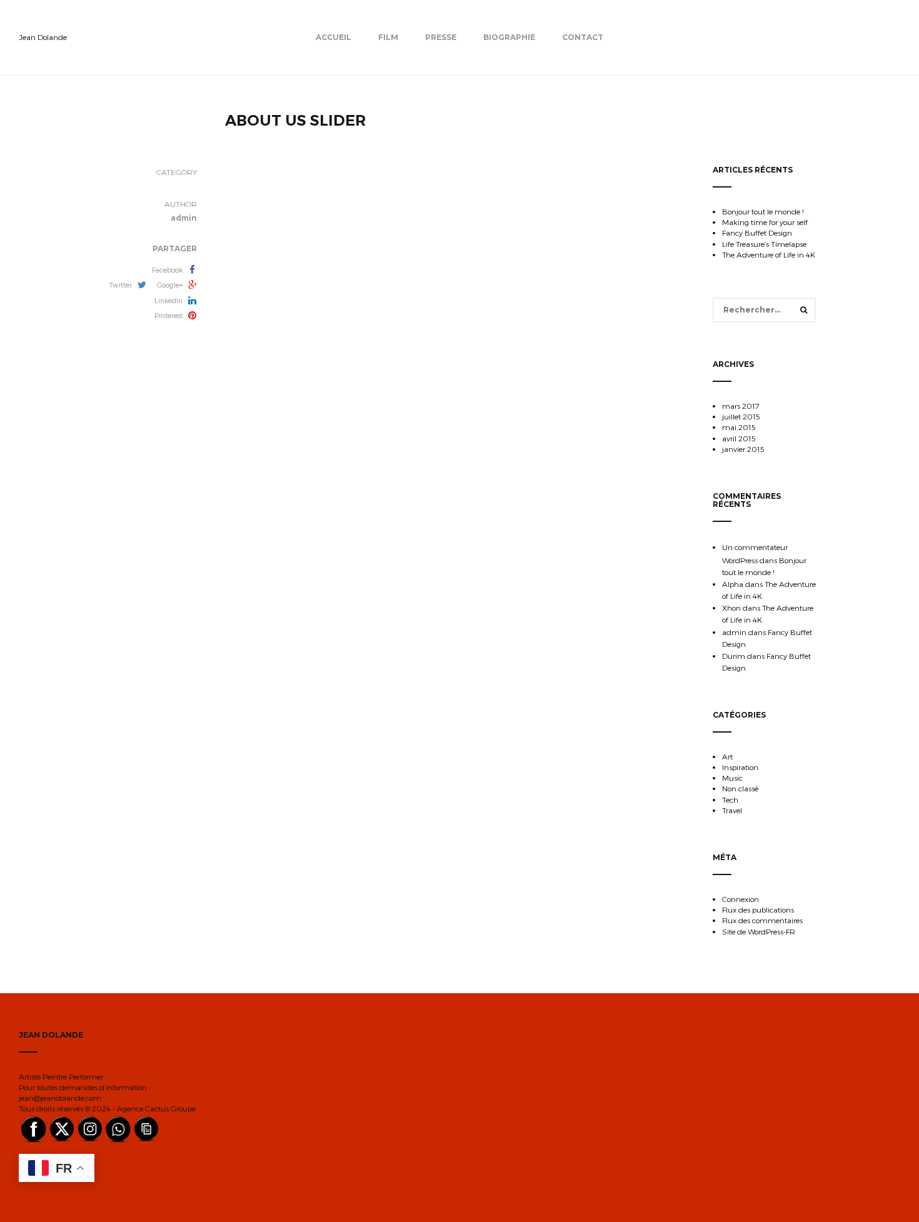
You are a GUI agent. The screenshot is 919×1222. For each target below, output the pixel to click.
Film (388, 37)
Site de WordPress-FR (758, 931)
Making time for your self (765, 222)
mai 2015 (739, 427)
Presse (440, 37)
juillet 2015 (741, 416)
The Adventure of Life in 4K (768, 254)
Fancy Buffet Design (757, 232)
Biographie (509, 37)
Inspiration (740, 767)
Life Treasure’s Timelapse (764, 243)
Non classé (740, 788)
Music (732, 777)
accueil (333, 37)
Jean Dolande (43, 37)
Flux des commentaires (762, 920)
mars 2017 (741, 405)
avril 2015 (739, 438)
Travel (732, 810)
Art (727, 756)
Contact (582, 37)
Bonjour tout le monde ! (763, 211)
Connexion (740, 898)
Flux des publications (758, 909)
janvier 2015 (743, 448)
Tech (730, 799)
